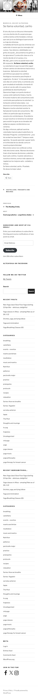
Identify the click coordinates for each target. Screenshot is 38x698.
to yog (5, 428)
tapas (5, 414)
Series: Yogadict (9, 406)
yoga (5, 445)
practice (6, 380)
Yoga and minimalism (11, 323)
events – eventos (9, 349)
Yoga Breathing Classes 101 (13, 327)
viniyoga (6, 441)
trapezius (6, 432)
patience (6, 371)
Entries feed (7, 651)
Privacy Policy (8, 690)
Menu (20, 15)
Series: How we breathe (12, 402)
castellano (11, 190)
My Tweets (7, 279)
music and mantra (9, 362)
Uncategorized (8, 436)
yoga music (7, 454)
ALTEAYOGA (22, 5)
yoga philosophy (9, 458)
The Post (6, 419)
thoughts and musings (11, 423)
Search (6, 287)
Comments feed (9, 655)
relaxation (7, 397)
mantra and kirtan (9, 354)
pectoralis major (9, 375)
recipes (6, 393)
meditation (7, 358)
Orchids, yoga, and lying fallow (14, 319)
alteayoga (23, 23)
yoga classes (8, 449)
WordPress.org (8, 659)
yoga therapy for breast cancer (14, 462)
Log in (5, 646)
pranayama (7, 384)
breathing (6, 341)
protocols (6, 388)
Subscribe (10, 250)
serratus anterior (9, 410)
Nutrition (6, 367)
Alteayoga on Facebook (15, 263)
